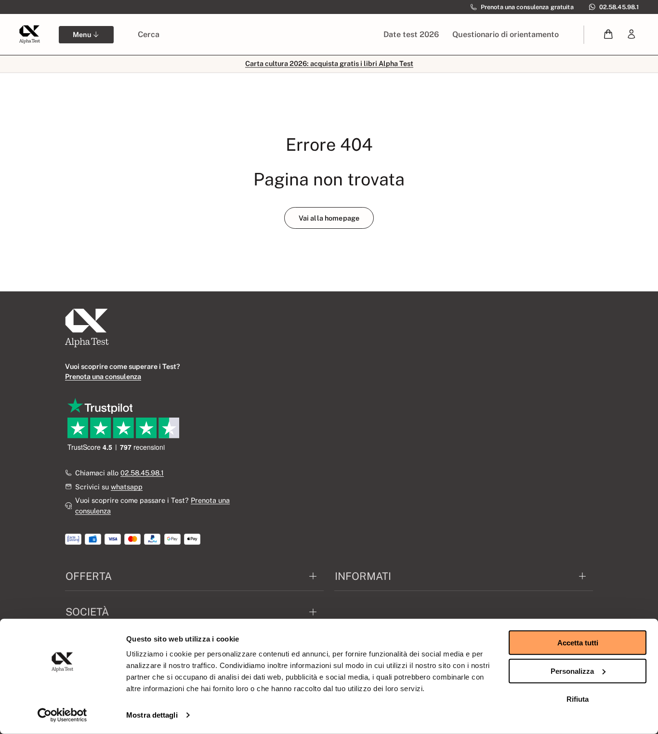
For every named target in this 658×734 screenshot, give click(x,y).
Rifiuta (577, 699)
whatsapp (127, 487)
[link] (631, 34)
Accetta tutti (577, 643)
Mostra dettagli (152, 715)
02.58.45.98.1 (142, 473)
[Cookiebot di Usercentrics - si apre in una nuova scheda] (62, 715)
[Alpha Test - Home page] (29, 34)
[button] (609, 34)
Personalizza (572, 671)
